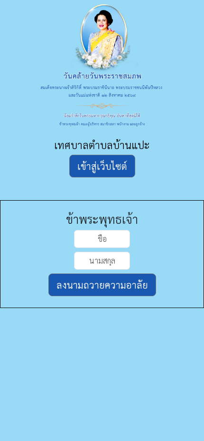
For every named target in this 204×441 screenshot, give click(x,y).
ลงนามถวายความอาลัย (102, 285)
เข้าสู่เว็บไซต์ (102, 166)
